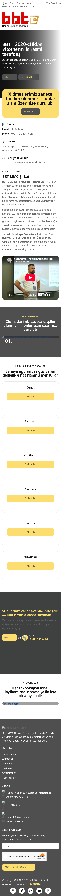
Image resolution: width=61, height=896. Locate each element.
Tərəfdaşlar (9, 777)
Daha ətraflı (26, 77)
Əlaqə (7, 77)
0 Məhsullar (30, 396)
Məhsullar (7, 763)
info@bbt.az (54, 3)
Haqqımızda (9, 754)
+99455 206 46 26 (17, 821)
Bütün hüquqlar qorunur (16, 867)
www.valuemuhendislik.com (30, 162)
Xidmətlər (28, 111)
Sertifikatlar (9, 773)
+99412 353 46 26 (18, 133)
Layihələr (7, 768)
